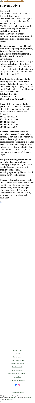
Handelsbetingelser (17, 370)
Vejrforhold (17, 377)
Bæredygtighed (17, 357)
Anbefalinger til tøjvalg (17, 380)
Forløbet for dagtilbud (17, 360)
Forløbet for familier (17, 363)
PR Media (28, 397)
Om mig (17, 353)
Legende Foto (17, 350)
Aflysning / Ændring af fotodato (17, 373)
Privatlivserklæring (17, 367)
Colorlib (13, 397)
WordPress (9, 399)
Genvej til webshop (18, 392)
